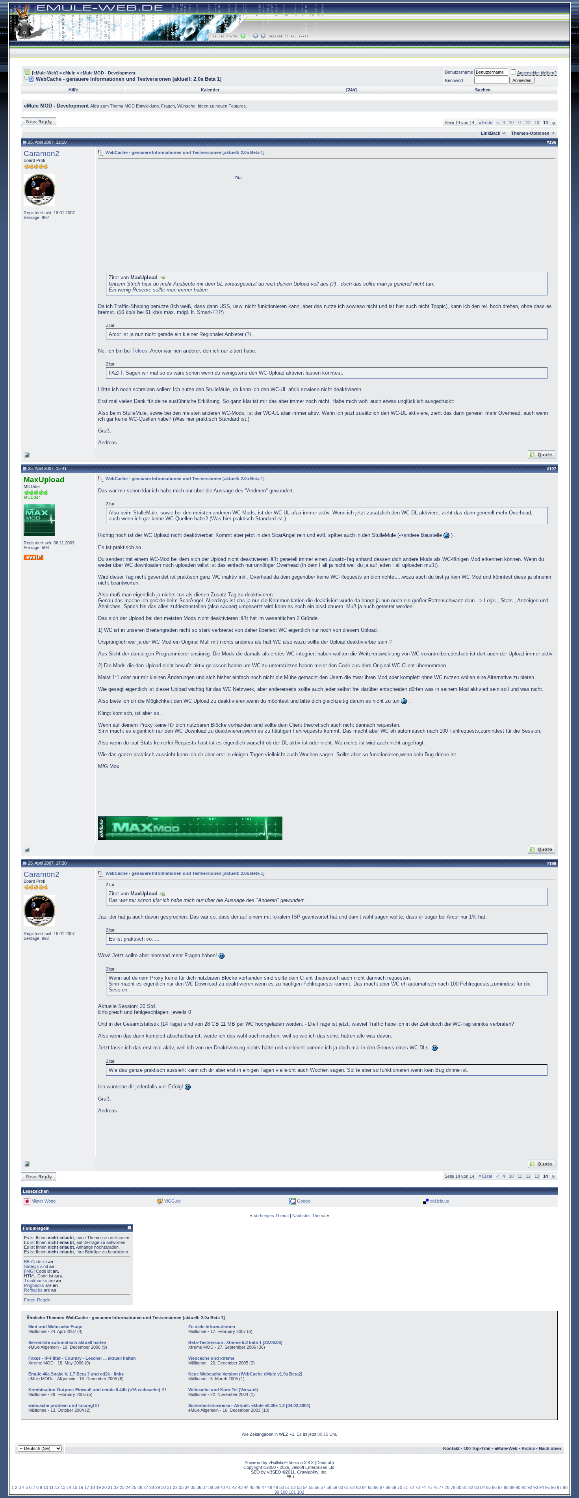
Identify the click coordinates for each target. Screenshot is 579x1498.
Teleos (139, 351)
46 (258, 1487)
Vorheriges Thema (271, 1215)
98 (565, 1487)
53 (299, 1487)
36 (199, 1487)
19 (98, 1487)
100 (284, 1492)
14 (69, 1487)
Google (304, 1201)
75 (429, 1487)
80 (459, 1487)
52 (293, 1487)
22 (116, 1487)
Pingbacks (34, 1285)
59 (334, 1487)
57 (323, 1487)
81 (464, 1487)
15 (74, 1487)
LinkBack (490, 133)
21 (110, 1487)
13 (536, 122)
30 (163, 1487)
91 (523, 1487)
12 (528, 122)
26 (139, 1487)
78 (447, 1487)
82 (470, 1487)
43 (240, 1487)
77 (441, 1487)
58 (329, 1487)
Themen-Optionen (530, 133)
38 (210, 1487)
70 (399, 1487)
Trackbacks (35, 1280)
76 (435, 1487)
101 (292, 1492)
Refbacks (33, 1290)
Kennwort (454, 80)
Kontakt (451, 1448)
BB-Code (32, 1261)
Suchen (483, 89)
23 (122, 1487)
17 (86, 1487)
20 (104, 1487)
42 (234, 1487)
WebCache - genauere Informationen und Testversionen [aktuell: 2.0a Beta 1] (185, 152)
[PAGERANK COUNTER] (290, 1476)
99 (277, 1492)
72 (411, 1487)
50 (281, 1487)
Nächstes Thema (308, 1215)
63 (358, 1487)
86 (494, 1487)
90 (518, 1487)
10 (511, 122)
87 (500, 1487)
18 (92, 1487)
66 (376, 1487)
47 (264, 1487)
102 (300, 1492)
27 (145, 1487)
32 (175, 1487)
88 (506, 1487)
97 (559, 1487)
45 (252, 1487)
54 (305, 1487)
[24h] (351, 89)
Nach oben (550, 1448)
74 (423, 1487)
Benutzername (459, 72)
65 (370, 1487)
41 (228, 1487)
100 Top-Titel (477, 1448)
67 (382, 1487)
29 (157, 1487)
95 (547, 1487)
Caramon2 (41, 153)
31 (169, 1487)
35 (193, 1487)
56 (317, 1487)
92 (529, 1487)
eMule (69, 73)
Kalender (210, 89)
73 (417, 1487)
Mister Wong (44, 1201)
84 (482, 1487)
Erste (485, 122)
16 (80, 1487)
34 (187, 1487)
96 (553, 1487)
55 (311, 1487)
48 (269, 1487)
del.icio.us (439, 1201)
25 (134, 1487)
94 (541, 1487)
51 (287, 1487)
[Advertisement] (164, 216)
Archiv (528, 1448)
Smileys (31, 1266)
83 (476, 1487)
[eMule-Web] (45, 73)
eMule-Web (506, 1448)
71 (405, 1487)
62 (352, 1487)
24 (128, 1487)
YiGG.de (172, 1201)
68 (388, 1487)
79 (453, 1487)
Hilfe (73, 89)
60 (340, 1487)
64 (364, 1487)
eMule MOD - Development (107, 73)
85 (488, 1487)
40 (222, 1487)
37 (204, 1487)
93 (535, 1487)
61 (346, 1487)
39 (216, 1487)
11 (520, 122)
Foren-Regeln (37, 1300)
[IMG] (29, 1271)
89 (512, 1487)
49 (275, 1487)
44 (246, 1487)
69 (394, 1487)
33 (181, 1487)
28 (151, 1487)
